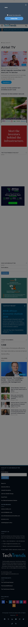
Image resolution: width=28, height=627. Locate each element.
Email (6, 7)
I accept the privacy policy (14, 15)
